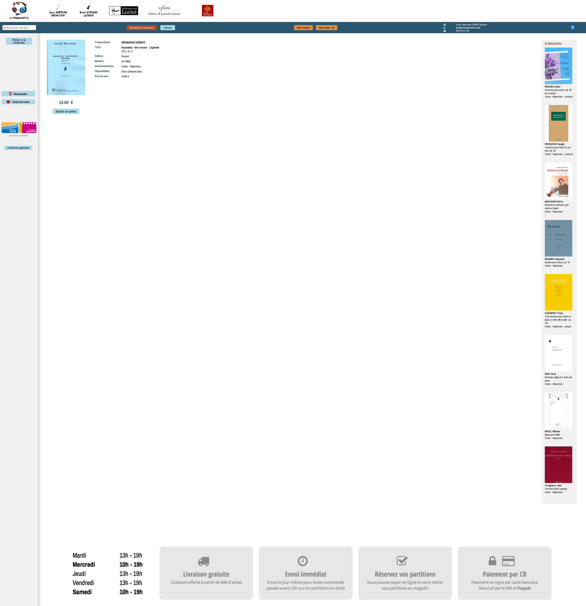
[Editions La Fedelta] (164, 17)
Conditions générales (18, 148)
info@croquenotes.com (468, 27)
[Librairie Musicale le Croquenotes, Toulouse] (123, 14)
